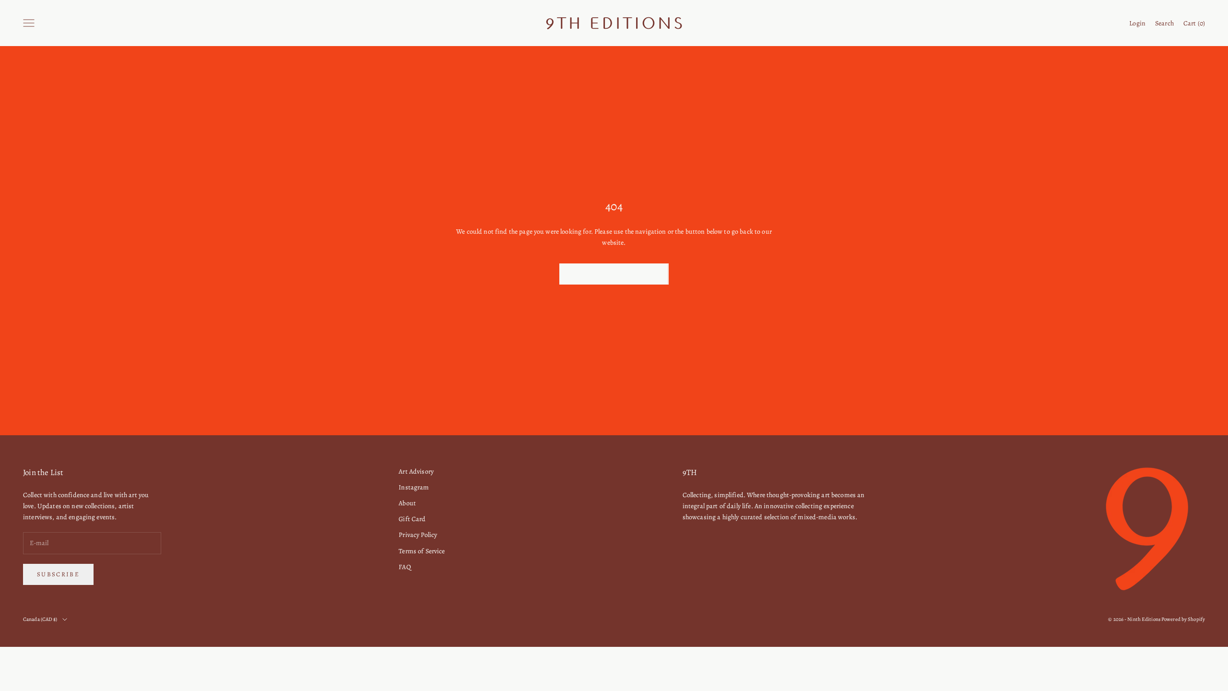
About (407, 503)
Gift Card (412, 519)
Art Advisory (416, 471)
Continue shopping (614, 274)
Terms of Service (422, 551)
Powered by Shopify (1183, 619)
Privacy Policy (418, 534)
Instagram (414, 487)
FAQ (405, 567)
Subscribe (58, 574)
